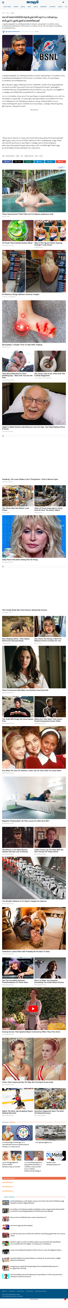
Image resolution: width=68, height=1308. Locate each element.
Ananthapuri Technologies (16, 1296)
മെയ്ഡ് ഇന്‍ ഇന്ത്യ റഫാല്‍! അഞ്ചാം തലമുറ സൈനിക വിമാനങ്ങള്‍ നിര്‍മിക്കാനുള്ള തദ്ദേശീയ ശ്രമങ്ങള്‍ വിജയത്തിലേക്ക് (37, 1202)
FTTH (41, 156)
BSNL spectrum (29, 156)
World (36, 7)
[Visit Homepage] (32, 2)
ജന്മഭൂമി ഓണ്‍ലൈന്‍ (13, 32)
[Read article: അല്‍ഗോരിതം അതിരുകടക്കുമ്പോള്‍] (56, 1156)
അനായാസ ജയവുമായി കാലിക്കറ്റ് (21, 1225)
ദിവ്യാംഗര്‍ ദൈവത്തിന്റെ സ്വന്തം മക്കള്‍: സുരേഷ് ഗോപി (28, 1217)
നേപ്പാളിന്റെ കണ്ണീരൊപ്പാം (43, 1142)
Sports (60, 7)
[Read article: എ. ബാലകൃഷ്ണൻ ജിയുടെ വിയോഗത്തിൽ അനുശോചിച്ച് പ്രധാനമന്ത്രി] (12, 1156)
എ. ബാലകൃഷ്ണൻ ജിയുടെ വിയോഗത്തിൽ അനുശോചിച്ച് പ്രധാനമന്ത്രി (11, 1164)
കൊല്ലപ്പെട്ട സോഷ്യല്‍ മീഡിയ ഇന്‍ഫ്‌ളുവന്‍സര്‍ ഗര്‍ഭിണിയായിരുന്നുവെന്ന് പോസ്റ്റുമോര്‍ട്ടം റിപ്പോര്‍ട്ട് (34, 1267)
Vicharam (52, 7)
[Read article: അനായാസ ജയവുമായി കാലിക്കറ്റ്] (5, 1227)
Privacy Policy (29, 1291)
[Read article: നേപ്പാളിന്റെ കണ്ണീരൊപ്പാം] (50, 1133)
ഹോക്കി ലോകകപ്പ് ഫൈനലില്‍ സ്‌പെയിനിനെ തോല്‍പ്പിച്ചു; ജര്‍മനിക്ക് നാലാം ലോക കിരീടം (37, 1235)
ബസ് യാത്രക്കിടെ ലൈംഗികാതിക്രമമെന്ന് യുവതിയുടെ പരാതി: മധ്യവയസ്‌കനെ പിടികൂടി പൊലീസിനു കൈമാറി (36, 1276)
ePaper (16, 7)
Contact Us (12, 1291)
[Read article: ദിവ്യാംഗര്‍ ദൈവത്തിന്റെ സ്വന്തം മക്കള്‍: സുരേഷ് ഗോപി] (5, 1218)
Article (50, 1159)
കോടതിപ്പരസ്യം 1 (7, 1182)
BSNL (17, 156)
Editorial (39, 1139)
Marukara (43, 7)
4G (22, 156)
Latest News (7, 7)
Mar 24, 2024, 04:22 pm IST (27, 31)
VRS (36, 156)
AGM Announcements (40, 1291)
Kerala (23, 7)
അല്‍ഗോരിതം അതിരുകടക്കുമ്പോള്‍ (53, 1163)
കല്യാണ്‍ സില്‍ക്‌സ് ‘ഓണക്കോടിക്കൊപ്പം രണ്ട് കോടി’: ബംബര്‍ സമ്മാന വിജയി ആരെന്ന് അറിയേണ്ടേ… (35, 1259)
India (29, 7)
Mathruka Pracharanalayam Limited (11, 1294)
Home (3, 13)
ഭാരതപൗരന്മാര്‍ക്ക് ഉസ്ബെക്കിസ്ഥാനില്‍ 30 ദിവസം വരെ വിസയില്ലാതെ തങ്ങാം (36, 1250)
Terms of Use (20, 1291)
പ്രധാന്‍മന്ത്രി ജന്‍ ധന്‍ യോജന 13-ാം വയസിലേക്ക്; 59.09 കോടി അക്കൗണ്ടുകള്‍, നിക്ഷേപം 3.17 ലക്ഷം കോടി (15, 1144)
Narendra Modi (10, 156)
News (8, 13)
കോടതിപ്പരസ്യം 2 (7, 1187)
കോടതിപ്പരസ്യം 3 (7, 1191)
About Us (4, 1291)
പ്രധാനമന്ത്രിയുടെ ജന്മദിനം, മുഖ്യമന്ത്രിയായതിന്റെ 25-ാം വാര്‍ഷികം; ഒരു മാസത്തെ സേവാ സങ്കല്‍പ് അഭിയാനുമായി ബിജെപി (33, 1166)
